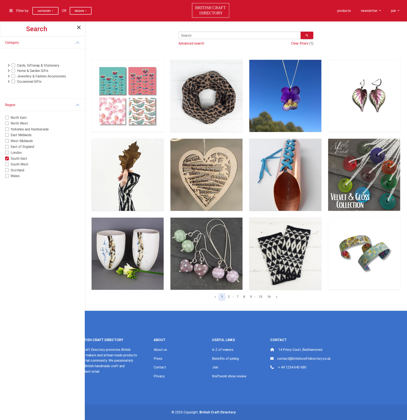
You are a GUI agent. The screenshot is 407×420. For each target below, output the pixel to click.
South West (19, 164)
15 (260, 297)
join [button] (394, 11)
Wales (15, 176)
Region (80, 11)
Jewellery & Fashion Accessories (41, 76)
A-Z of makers (222, 350)
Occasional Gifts (29, 82)
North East (19, 118)
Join (215, 367)
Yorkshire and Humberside (30, 129)
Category (45, 11)
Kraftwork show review (229, 376)
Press (158, 359)
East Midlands (21, 135)
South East (19, 159)
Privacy (159, 376)
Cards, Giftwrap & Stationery (38, 65)
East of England (22, 147)
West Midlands (22, 141)
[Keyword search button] (307, 35)
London (16, 153)
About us (160, 350)
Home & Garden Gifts (32, 71)
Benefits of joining (225, 359)
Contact (160, 367)
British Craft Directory (217, 412)
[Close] (78, 27)
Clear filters (299, 43)
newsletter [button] (369, 11)
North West (19, 123)
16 (269, 297)
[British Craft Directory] (211, 10)
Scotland (17, 170)
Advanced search (191, 43)
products (344, 11)
